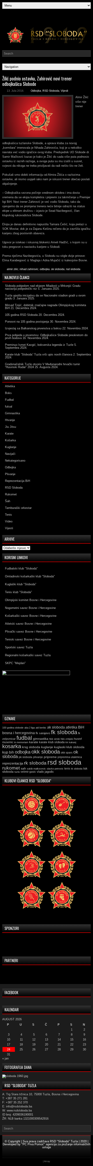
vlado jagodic (45, 771)
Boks (8, 393)
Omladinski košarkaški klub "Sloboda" (30, 576)
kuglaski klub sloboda (69, 747)
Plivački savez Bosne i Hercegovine (28, 631)
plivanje (38, 757)
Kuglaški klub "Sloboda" (20, 584)
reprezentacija (12, 763)
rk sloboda (35, 763)
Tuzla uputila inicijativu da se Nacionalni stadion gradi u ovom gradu (45, 297)
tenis (67, 768)
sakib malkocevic (36, 768)
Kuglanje (10, 447)
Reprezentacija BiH (17, 481)
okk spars (66, 752)
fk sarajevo (43, 733)
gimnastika (40, 738)
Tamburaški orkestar (18, 508)
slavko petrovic (55, 768)
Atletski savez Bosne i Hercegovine (28, 623)
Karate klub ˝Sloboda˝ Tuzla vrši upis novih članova (38, 354)
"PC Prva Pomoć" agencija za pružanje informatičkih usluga (55, 1146)
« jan (5, 1058)
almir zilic (12, 269)
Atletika (10, 386)
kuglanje (47, 747)
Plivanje (10, 474)
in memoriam (21, 742)
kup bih (8, 752)
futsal (8, 406)
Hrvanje (10, 420)
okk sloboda (45, 752)
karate (33, 742)
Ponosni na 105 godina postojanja (27, 321)
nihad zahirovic (29, 269)
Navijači (10, 453)
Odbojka (36, 90)
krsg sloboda (31, 747)
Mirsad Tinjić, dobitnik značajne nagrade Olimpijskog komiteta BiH (45, 306)
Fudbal (9, 399)
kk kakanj (70, 742)
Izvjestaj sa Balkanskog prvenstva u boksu (33, 328)
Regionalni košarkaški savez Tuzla (28, 655)
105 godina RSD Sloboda (21, 315)
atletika (71, 727)
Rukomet (11, 494)
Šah (7, 501)
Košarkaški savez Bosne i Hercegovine (30, 615)
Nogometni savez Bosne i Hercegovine (30, 608)
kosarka (11, 746)
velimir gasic (28, 771)
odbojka (45, 269)
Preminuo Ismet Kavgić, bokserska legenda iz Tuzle (39, 344)
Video (8, 521)
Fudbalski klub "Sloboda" (21, 568)
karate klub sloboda (52, 742)
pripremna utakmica (70, 757)
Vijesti (64, 90)
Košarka (10, 440)
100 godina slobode (12, 727)
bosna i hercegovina (18, 733)
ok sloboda (58, 269)
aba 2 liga (29, 727)
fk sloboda (64, 732)
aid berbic (41, 727)
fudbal (24, 738)
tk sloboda (76, 768)
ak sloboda (56, 727)
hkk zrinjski (67, 739)
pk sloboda (25, 757)
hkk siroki (54, 739)
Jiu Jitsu (10, 426)
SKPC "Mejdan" (15, 663)
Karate (9, 433)
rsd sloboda (73, 269)
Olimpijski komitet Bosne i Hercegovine (30, 600)
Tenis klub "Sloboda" (18, 592)
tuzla (17, 771)
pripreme (50, 757)
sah (23, 768)
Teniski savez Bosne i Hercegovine (28, 639)
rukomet (11, 767)
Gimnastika (12, 413)
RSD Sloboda (50, 90)
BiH (81, 727)
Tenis (8, 514)
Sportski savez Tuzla (19, 647)
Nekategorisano (15, 460)
